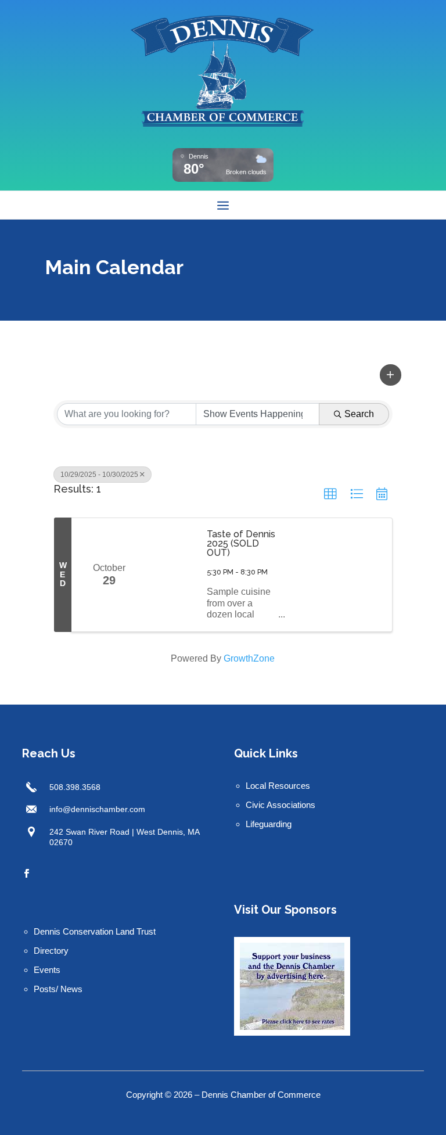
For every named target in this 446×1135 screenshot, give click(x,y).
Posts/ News (58, 989)
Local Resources (278, 786)
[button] (391, 374)
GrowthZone (249, 658)
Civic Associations (280, 805)
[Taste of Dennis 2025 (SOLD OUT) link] (171, 574)
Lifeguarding (269, 824)
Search (359, 414)
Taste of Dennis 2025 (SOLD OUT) (241, 544)
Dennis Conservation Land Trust (95, 931)
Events (47, 970)
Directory (51, 951)
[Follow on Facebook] (26, 873)
